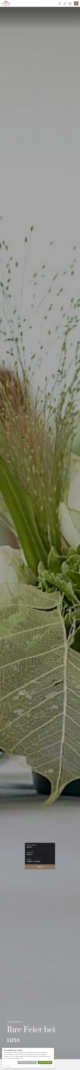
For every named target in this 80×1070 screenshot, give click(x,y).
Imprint (42, 1066)
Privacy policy (49, 1066)
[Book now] (59, 3)
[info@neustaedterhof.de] (70, 3)
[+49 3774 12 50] (64, 3)
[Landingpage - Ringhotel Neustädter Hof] (6, 3)
